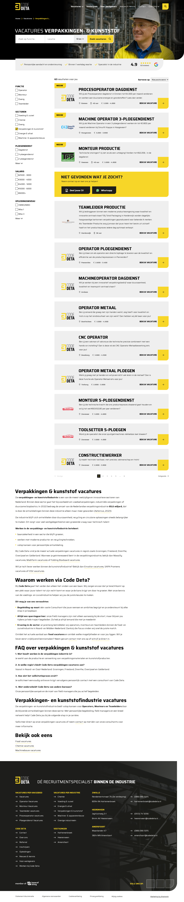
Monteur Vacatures (28, 806)
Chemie (61, 796)
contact (72, 639)
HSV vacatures (36, 571)
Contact (142, 6)
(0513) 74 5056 (141, 813)
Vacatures (76, 6)
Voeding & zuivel (65, 801)
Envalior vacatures (94, 566)
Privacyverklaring (97, 896)
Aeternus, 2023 (103, 511)
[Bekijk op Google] (156, 64)
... (120, 476)
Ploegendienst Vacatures (31, 820)
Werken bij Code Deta (29, 865)
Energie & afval (65, 806)
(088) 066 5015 (141, 796)
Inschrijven (91, 6)
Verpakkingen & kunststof (70, 810)
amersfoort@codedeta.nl (145, 835)
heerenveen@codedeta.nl (146, 818)
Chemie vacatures (24, 746)
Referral (23, 842)
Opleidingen (25, 851)
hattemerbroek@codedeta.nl (147, 801)
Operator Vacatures (28, 801)
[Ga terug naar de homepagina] (22, 6)
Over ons (153, 6)
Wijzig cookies (117, 896)
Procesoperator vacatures (31, 815)
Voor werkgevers (108, 6)
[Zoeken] (165, 6)
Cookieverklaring (75, 896)
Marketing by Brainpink (159, 896)
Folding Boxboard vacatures (65, 560)
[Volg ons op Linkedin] (160, 883)
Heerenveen (63, 837)
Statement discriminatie (24, 896)
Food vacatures (23, 741)
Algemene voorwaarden (51, 896)
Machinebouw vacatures (28, 750)
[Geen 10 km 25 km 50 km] (80, 39)
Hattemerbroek (65, 832)
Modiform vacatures (37, 560)
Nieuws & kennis (127, 6)
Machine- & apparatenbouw (71, 815)
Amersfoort (63, 842)
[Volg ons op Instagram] (169, 883)
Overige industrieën (67, 820)
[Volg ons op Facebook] (150, 883)
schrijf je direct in (100, 639)
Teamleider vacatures (29, 810)
